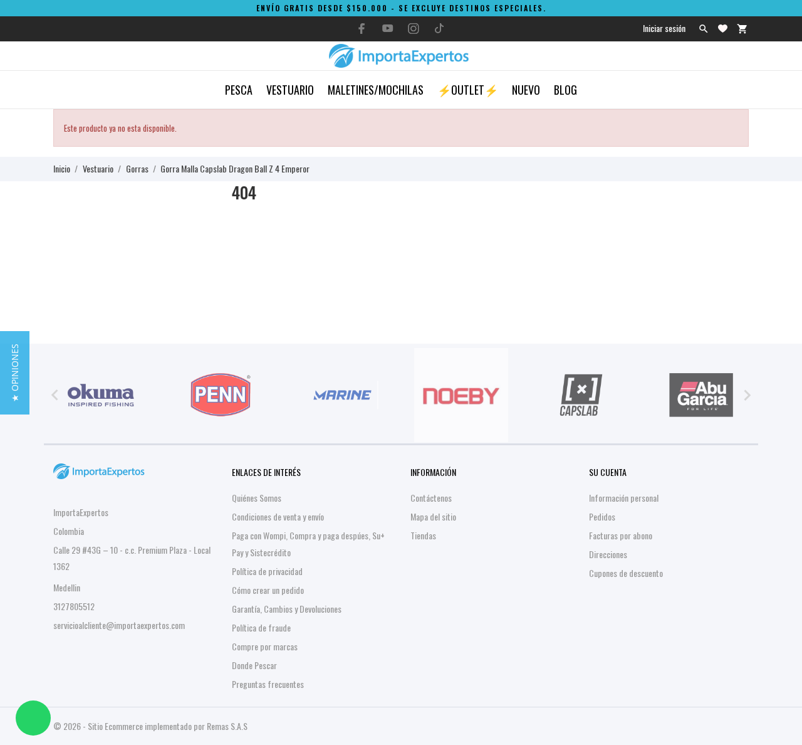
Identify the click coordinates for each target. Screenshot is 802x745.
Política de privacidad (267, 571)
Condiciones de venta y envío (278, 516)
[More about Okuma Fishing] (101, 395)
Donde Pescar (254, 665)
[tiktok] (439, 28)
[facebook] (362, 28)
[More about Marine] (341, 395)
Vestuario (290, 90)
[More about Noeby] (461, 395)
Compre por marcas (265, 646)
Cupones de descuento (626, 572)
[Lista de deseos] (722, 28)
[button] (14, 373)
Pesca (239, 90)
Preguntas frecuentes (268, 683)
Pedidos (602, 516)
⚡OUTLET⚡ (467, 90)
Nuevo (526, 90)
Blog (565, 90)
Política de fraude (261, 627)
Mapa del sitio (433, 516)
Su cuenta (608, 471)
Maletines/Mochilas (376, 90)
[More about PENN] (221, 395)
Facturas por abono (620, 535)
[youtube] (388, 28)
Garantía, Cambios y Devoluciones (286, 608)
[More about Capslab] (581, 395)
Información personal (624, 497)
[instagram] (413, 28)
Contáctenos (431, 497)
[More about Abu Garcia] (701, 395)
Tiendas (423, 535)
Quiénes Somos (256, 497)
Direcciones (608, 554)
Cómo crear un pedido (268, 589)
